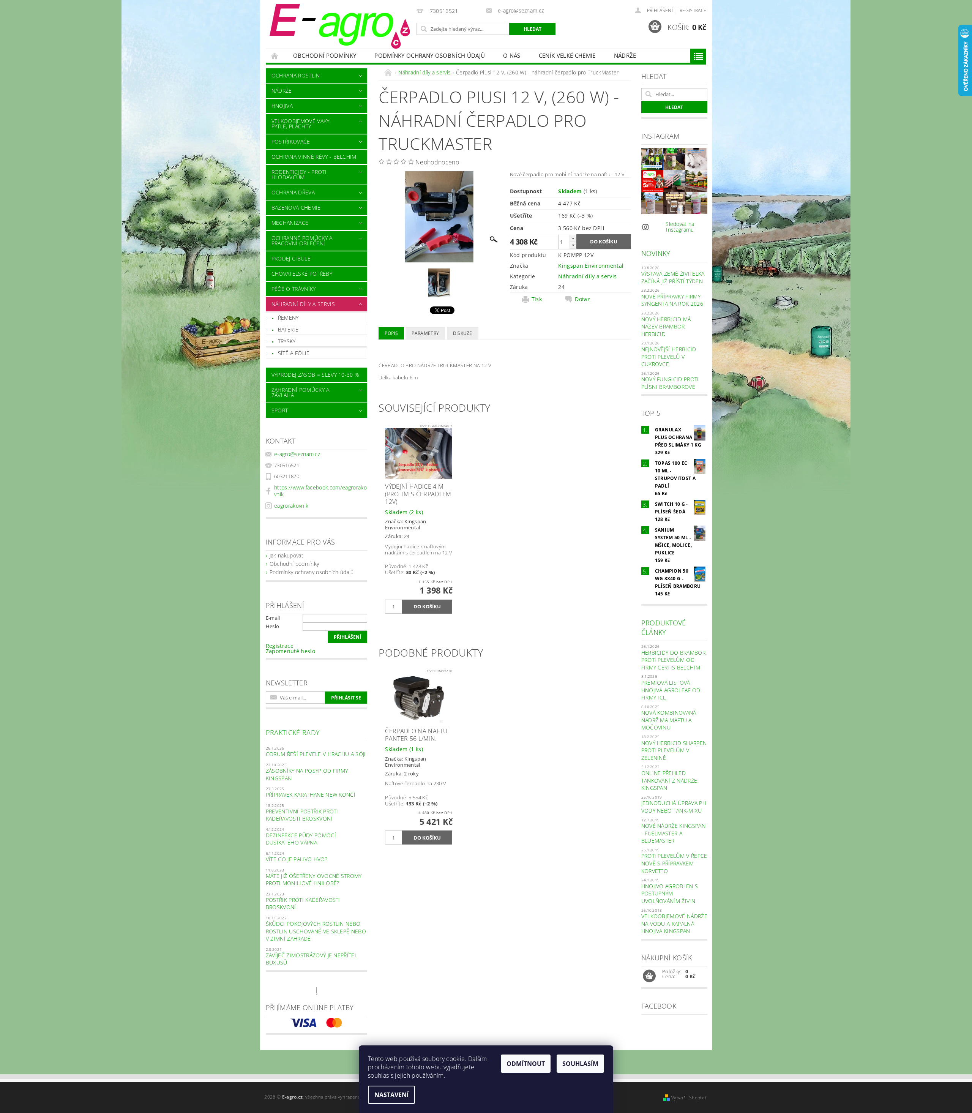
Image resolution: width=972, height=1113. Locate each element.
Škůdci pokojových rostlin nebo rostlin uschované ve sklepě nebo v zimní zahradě (316, 931)
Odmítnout (526, 1063)
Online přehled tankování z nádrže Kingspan (669, 780)
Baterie (288, 329)
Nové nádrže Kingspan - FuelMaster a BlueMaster (673, 833)
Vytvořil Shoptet (688, 1097)
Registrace (693, 10)
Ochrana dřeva (293, 192)
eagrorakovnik (291, 505)
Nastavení (391, 1095)
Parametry (425, 333)
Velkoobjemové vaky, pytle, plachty (301, 123)
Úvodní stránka (275, 55)
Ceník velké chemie (567, 55)
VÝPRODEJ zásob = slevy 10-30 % (315, 374)
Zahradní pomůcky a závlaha (300, 392)
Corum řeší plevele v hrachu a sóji (316, 754)
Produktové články (663, 627)
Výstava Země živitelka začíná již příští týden (673, 277)
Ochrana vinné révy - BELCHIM (314, 156)
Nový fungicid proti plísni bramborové (670, 383)
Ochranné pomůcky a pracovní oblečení (302, 240)
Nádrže (625, 55)
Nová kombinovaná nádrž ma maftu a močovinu (668, 720)
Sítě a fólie (294, 353)
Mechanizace (290, 222)
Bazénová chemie (296, 207)
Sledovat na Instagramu (680, 226)
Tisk (537, 299)
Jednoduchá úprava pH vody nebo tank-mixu (673, 806)
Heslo (272, 626)
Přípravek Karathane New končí (310, 794)
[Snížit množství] (573, 245)
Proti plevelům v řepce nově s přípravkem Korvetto (674, 863)
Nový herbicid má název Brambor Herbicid (666, 327)
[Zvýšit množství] (573, 238)
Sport (279, 410)
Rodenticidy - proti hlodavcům (299, 174)
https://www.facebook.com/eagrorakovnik (320, 491)
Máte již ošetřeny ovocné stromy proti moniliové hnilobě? (314, 879)
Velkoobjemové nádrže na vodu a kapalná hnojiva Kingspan (674, 924)
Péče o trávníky (293, 288)
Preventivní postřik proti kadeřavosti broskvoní (302, 815)
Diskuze (462, 333)
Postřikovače (290, 141)
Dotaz (582, 299)
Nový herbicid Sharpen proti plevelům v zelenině (674, 750)
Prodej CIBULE (291, 258)
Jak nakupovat (286, 555)
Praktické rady (293, 732)
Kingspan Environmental (590, 265)
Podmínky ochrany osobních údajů (429, 55)
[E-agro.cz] (340, 26)
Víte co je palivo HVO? (296, 859)
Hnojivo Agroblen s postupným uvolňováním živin (669, 894)
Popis (391, 333)
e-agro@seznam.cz (297, 454)
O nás (512, 55)
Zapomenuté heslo (290, 651)
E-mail (273, 617)
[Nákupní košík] (649, 976)
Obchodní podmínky (324, 55)
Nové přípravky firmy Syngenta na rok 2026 (672, 300)
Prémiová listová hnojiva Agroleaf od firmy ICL (671, 690)
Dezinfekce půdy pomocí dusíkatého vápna (301, 839)
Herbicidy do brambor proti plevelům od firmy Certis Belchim (673, 660)
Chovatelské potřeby (301, 273)
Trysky (287, 341)
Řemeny (288, 317)
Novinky (656, 253)
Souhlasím (580, 1063)
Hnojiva (282, 105)
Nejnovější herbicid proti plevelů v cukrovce (668, 357)
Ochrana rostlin (295, 75)
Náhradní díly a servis (303, 304)
